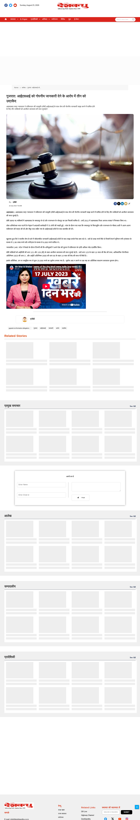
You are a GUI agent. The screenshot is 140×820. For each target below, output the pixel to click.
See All (133, 406)
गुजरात (35, 328)
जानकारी (51, 328)
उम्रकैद (64, 328)
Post (83, 498)
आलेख (7, 516)
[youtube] (15, 5)
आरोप (57, 328)
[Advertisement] (70, 38)
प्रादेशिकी (34, 19)
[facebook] (6, 5)
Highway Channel (87, 815)
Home (16, 87)
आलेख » (24, 87)
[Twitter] (119, 203)
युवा (69, 19)
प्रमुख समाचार (12, 405)
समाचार (13, 19)
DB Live (84, 811)
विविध (63, 19)
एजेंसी (15, 202)
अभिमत (44, 19)
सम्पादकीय (10, 586)
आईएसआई (43, 328)
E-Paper (23, 19)
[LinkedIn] (122, 203)
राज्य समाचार (62, 814)
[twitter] (10, 5)
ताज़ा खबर (61, 810)
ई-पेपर (76, 19)
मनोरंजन (55, 19)
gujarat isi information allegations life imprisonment (20, 328)
